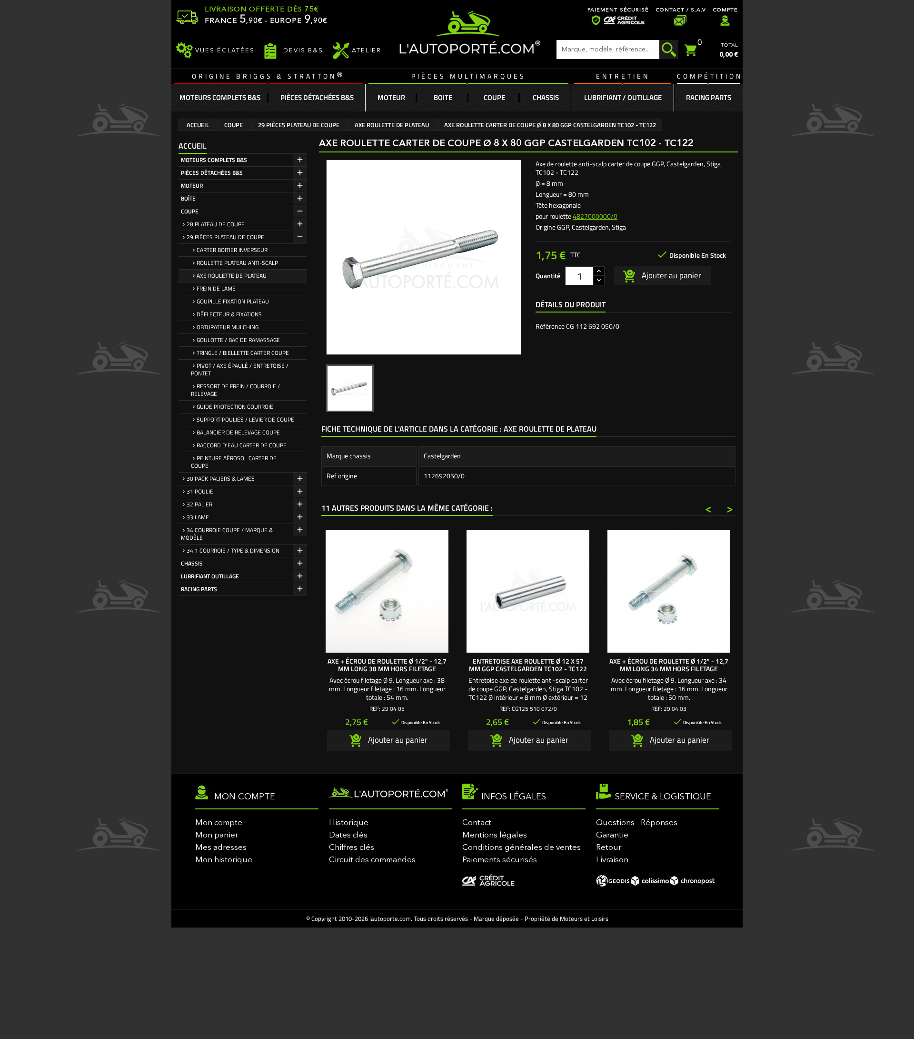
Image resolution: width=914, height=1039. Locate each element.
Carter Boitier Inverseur (232, 249)
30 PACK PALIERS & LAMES (221, 478)
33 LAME (198, 517)
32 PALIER (199, 504)
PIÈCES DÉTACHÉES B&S (212, 172)
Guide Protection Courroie (235, 406)
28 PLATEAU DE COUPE (216, 224)
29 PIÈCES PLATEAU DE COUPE (225, 237)
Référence (550, 326)
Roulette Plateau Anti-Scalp (237, 262)
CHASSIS (192, 563)
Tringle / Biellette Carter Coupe (243, 352)
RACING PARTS (199, 589)
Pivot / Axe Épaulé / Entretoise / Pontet (239, 369)
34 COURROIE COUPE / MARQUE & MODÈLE (227, 533)
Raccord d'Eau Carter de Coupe (242, 445)
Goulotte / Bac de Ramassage (238, 339)
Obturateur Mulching (227, 327)
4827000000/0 (595, 216)
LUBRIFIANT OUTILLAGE (210, 576)
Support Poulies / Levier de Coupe (245, 419)
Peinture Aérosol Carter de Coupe (234, 462)
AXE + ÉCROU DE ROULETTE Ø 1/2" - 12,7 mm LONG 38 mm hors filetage (387, 665)
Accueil (193, 145)
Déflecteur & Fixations (229, 314)
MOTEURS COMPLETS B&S (214, 159)
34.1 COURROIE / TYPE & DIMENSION (233, 550)
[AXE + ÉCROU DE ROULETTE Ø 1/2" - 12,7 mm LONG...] (387, 591)
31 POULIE (200, 491)
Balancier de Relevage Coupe (238, 432)
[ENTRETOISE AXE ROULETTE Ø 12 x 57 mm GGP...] (528, 591)
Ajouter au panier (670, 275)
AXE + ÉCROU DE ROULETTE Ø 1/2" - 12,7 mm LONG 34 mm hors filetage (668, 665)
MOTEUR (192, 185)
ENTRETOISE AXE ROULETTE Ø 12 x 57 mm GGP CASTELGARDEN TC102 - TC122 (528, 665)
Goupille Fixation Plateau (233, 301)
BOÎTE (188, 198)
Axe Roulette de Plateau (232, 275)
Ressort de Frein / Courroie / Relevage (235, 390)
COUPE (190, 211)
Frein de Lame (216, 288)
